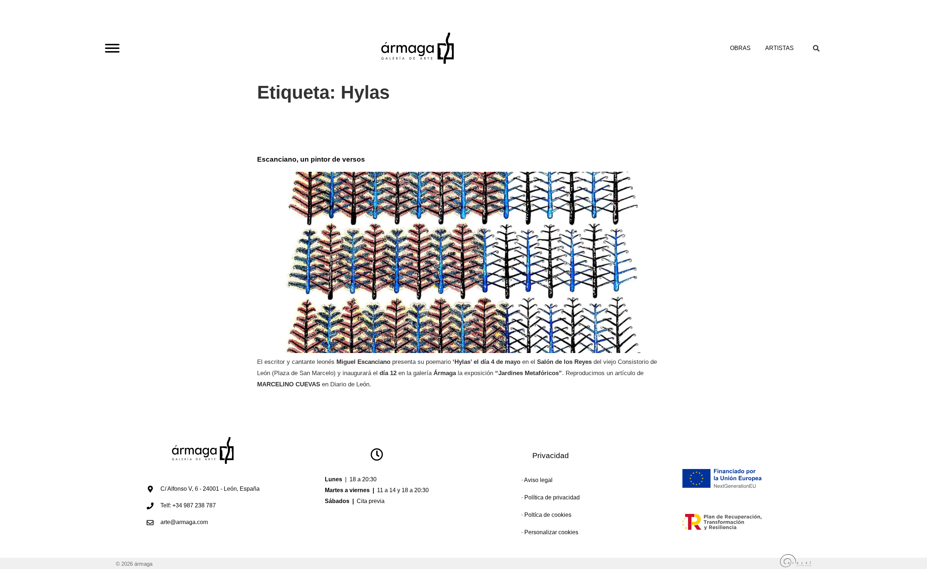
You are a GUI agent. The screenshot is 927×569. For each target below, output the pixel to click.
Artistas (779, 48)
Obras (740, 48)
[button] (816, 48)
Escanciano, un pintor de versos (311, 159)
